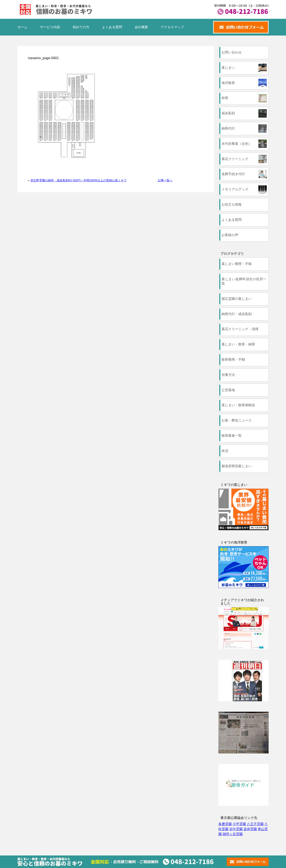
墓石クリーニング (235, 159)
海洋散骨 (228, 83)
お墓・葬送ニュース (237, 420)
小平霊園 (239, 824)
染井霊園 (250, 829)
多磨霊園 (225, 824)
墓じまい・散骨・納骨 (238, 344)
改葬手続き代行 (233, 174)
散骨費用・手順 (233, 359)
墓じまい (228, 67)
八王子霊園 (255, 824)
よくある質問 (112, 27)
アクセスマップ (172, 27)
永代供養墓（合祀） (237, 143)
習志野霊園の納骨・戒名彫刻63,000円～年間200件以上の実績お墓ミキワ (78, 180)
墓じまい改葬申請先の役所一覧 (244, 281)
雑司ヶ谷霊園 (233, 834)
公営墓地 (228, 390)
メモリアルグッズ (235, 189)
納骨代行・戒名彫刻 (237, 314)
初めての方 (81, 27)
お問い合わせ (232, 52)
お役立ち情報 (232, 204)
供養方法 (228, 375)
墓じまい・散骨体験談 (238, 405)
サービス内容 (50, 27)
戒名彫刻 (228, 113)
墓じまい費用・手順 (237, 264)
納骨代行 (228, 128)
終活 (225, 451)
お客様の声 (230, 235)
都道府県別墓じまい (237, 466)
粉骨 (225, 98)
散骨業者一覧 (232, 435)
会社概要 (141, 27)
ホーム (22, 27)
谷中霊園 (236, 829)
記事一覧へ (165, 180)
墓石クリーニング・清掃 (240, 329)
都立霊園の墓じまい (237, 298)
